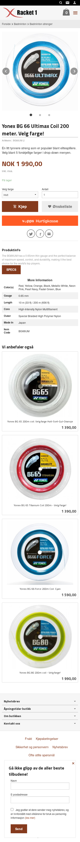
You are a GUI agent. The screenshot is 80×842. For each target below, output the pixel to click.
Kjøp (22, 206)
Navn (14, 780)
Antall (45, 189)
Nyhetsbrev (60, 747)
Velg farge (8, 189)
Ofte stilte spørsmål (42, 755)
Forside (6, 24)
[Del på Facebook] (40, 233)
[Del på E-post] (49, 233)
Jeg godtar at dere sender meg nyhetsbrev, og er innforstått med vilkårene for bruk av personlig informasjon (40, 813)
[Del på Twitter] (31, 233)
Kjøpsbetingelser (47, 738)
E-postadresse (19, 794)
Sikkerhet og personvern (32, 747)
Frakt (28, 738)
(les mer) (30, 817)
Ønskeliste (62, 206)
